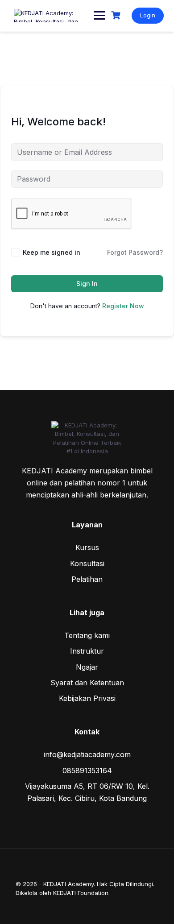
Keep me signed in (51, 252)
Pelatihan (87, 579)
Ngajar (87, 667)
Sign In (87, 283)
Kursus (87, 547)
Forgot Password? (135, 252)
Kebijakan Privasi (87, 698)
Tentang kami (87, 635)
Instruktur (87, 650)
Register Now (123, 306)
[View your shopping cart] (117, 15)
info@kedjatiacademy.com (87, 754)
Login (147, 15)
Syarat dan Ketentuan (87, 682)
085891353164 (87, 770)
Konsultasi (87, 563)
